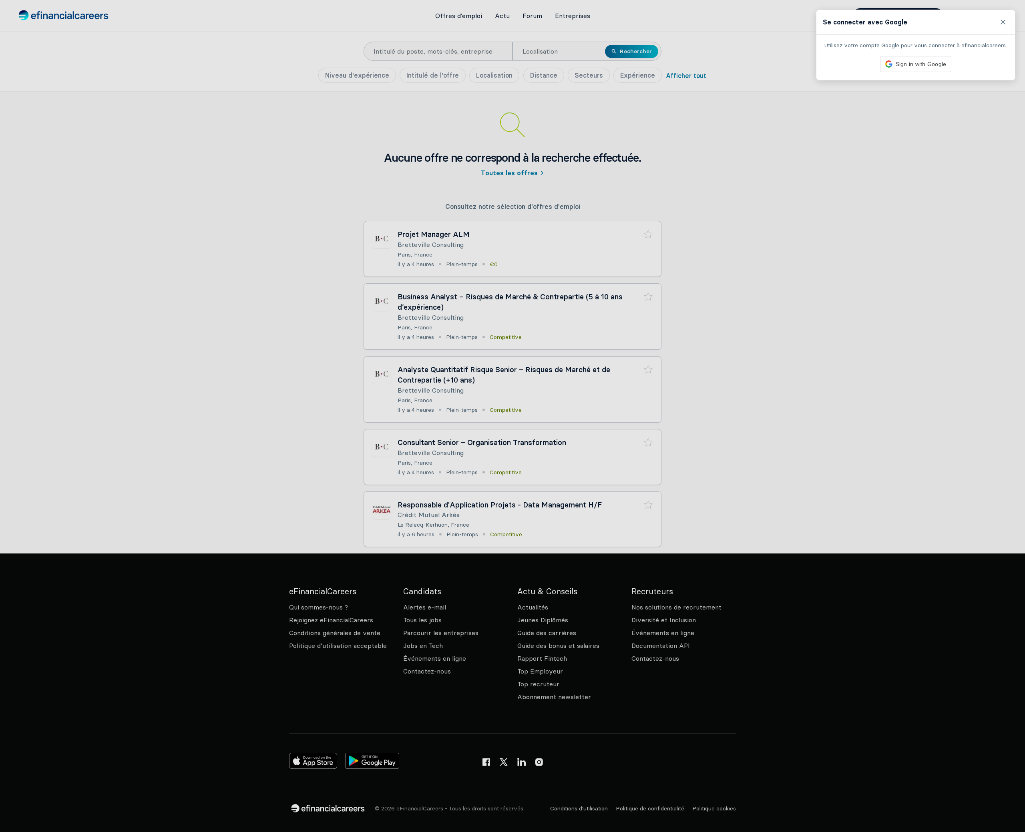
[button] (512, 416)
